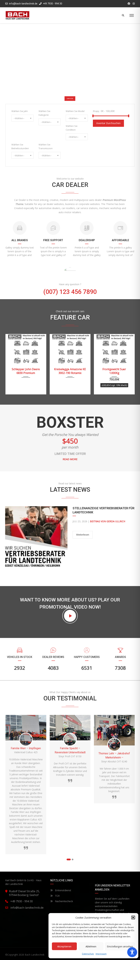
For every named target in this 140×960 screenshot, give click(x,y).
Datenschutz (88, 953)
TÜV (57, 895)
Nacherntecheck (63, 901)
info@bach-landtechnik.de (23, 3)
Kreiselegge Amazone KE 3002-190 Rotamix (26, 371)
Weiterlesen (82, 534)
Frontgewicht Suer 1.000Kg (70, 371)
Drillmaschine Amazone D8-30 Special (114, 371)
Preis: (96, 111)
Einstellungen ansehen (120, 946)
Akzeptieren (64, 946)
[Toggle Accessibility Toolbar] (132, 952)
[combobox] (22, 118)
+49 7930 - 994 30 (52, 3)
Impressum (101, 953)
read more (70, 459)
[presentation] (12, 363)
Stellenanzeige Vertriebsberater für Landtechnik (103, 510)
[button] (133, 917)
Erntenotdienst (62, 890)
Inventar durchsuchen (108, 123)
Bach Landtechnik (34, 954)
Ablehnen (91, 946)
